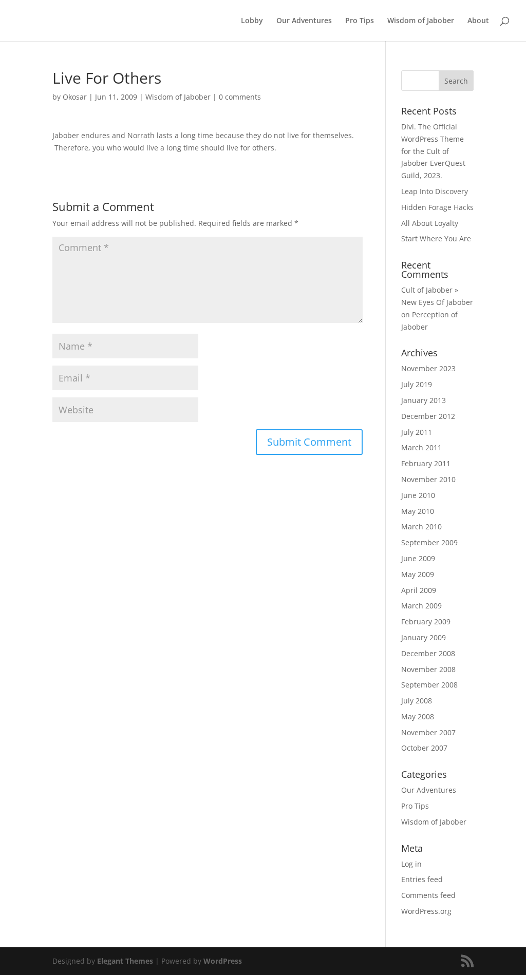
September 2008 (429, 685)
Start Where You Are (436, 238)
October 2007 (424, 748)
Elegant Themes (125, 961)
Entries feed (422, 879)
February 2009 (425, 621)
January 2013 (423, 400)
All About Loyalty (429, 223)
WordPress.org (426, 911)
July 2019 (416, 384)
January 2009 (423, 637)
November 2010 (428, 479)
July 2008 (416, 700)
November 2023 (428, 368)
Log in (411, 864)
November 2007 (428, 732)
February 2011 (425, 463)
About (478, 21)
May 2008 (417, 716)
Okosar (75, 97)
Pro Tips (359, 21)
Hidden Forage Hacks (437, 207)
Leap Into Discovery (434, 191)
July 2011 (416, 432)
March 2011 (421, 447)
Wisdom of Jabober (420, 21)
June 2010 (418, 495)
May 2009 (417, 574)
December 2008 (428, 653)
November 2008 (428, 669)
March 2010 (421, 526)
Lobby (252, 21)
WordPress (222, 961)
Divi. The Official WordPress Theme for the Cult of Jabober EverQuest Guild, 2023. (433, 151)
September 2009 (429, 542)
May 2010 (417, 511)
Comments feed (428, 895)
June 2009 (418, 558)
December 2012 (428, 416)
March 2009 (421, 605)
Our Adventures (304, 21)
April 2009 (418, 590)
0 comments (240, 97)
